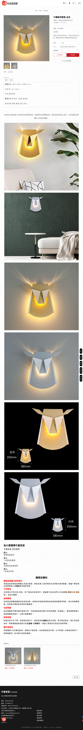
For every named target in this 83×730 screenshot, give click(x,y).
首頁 (36, 10)
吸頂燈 (81, 370)
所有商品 (45, 10)
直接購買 (72, 55)
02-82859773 (9, 703)
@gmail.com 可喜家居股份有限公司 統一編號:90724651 (10, 715)
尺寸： (55, 46)
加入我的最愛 (67, 61)
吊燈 (81, 351)
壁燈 (81, 357)
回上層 (76, 677)
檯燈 (81, 363)
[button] (73, 3)
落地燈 (81, 378)
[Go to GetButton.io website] (3, 722)
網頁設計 (60, 727)
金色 (6, 80)
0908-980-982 (9, 701)
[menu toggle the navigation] (79, 3)
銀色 (11, 80)
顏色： (55, 42)
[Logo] (10, 3)
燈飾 (40, 10)
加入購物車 (60, 55)
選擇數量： (56, 50)
